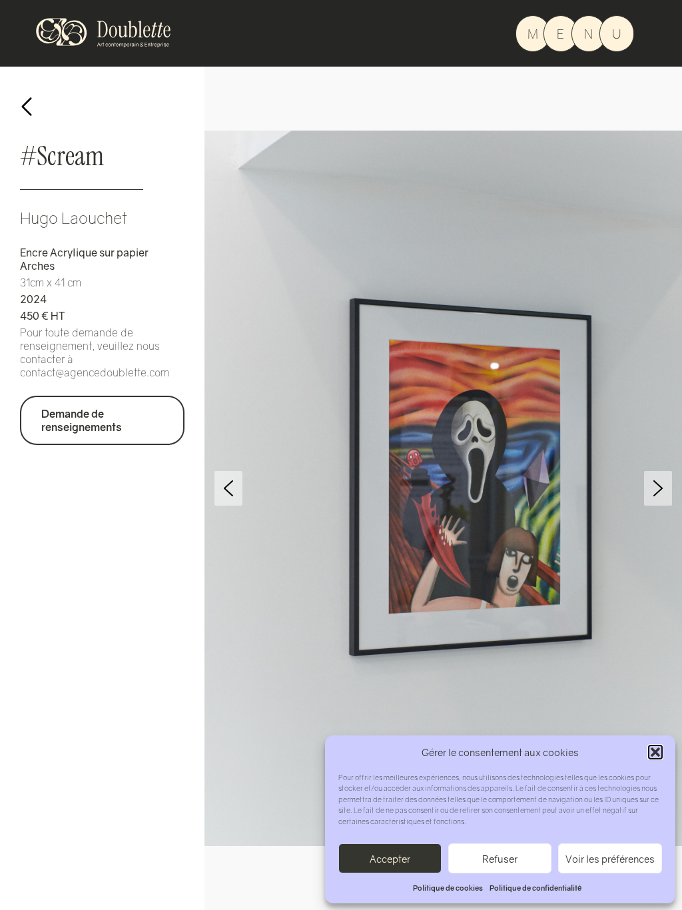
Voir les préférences (610, 859)
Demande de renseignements (81, 420)
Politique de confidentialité (535, 887)
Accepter (390, 859)
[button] (655, 752)
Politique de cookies (448, 887)
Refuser (499, 859)
